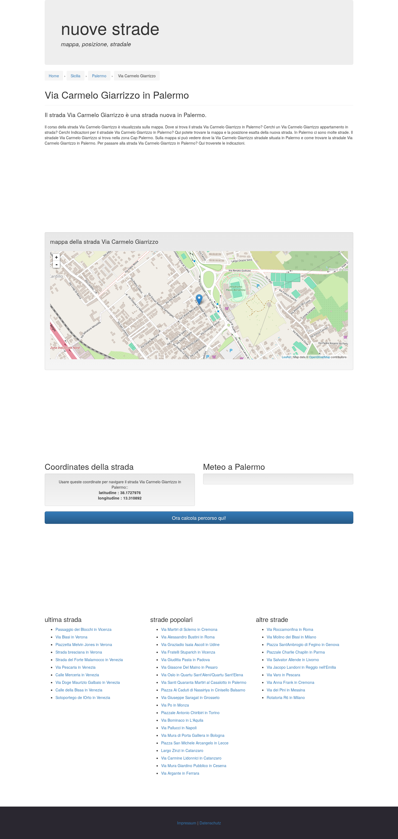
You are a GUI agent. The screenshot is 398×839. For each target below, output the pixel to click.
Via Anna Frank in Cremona (290, 682)
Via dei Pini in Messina (286, 689)
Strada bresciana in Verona (79, 652)
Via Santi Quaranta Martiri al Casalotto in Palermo (203, 682)
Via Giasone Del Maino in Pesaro (189, 667)
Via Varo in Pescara (283, 674)
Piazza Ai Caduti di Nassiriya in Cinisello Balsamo (203, 689)
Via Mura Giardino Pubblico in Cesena (193, 765)
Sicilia (75, 75)
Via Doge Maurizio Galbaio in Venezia (88, 682)
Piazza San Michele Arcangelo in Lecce (195, 742)
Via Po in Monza (175, 705)
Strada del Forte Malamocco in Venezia (89, 659)
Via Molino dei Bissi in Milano (291, 637)
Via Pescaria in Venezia (76, 667)
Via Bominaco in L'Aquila (182, 720)
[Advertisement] (199, 189)
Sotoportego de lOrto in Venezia (83, 697)
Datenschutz (210, 822)
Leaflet (286, 357)
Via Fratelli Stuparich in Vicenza (188, 652)
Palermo (99, 75)
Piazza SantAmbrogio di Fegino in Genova (303, 644)
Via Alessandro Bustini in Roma (188, 637)
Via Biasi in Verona (71, 637)
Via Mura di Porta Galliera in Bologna (192, 735)
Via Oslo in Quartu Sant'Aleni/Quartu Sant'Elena (202, 674)
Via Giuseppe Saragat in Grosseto (190, 697)
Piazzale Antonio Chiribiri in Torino (190, 712)
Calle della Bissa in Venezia (79, 689)
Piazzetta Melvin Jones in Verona (84, 644)
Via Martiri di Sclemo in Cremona (189, 629)
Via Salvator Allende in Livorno (293, 659)
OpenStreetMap (319, 357)
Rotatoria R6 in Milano (286, 697)
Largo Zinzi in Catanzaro (182, 750)
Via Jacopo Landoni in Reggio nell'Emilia (301, 667)
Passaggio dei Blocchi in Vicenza (84, 629)
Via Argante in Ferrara (180, 773)
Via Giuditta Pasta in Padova (185, 659)
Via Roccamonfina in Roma (290, 629)
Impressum (186, 822)
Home (54, 75)
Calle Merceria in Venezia (77, 674)
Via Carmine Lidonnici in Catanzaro (191, 758)
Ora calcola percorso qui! (199, 517)
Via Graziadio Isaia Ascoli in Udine (190, 644)
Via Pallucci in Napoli (179, 727)
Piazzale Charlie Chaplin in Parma (296, 652)
